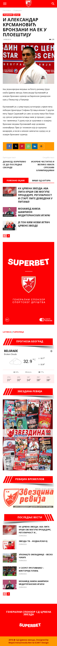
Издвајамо (17, 10)
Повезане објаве (16, 180)
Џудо (17, 15)
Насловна (7, 10)
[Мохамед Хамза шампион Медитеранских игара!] (10, 212)
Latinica (7, 332)
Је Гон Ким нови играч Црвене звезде (34, 224)
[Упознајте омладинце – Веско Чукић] (10, 558)
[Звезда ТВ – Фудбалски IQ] (10, 544)
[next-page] (8, 236)
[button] (4, 4)
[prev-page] (4, 236)
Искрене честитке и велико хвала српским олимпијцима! (42, 166)
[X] (15, 146)
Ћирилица (18, 332)
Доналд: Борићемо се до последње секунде (14, 164)
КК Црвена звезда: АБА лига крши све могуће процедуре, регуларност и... (35, 529)
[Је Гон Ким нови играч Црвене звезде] (10, 225)
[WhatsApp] (28, 146)
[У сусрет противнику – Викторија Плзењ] (10, 571)
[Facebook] (9, 146)
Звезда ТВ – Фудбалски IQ (33, 541)
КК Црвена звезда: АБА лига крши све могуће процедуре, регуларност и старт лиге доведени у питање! (35, 195)
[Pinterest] (22, 146)
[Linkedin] (34, 146)
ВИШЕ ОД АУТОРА (41, 180)
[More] (41, 146)
